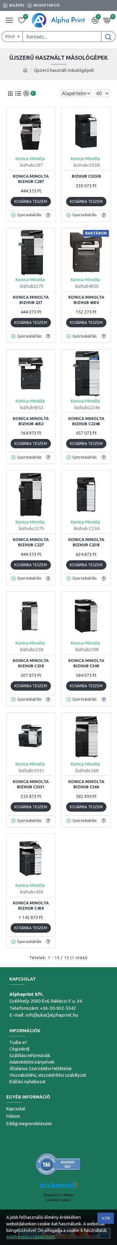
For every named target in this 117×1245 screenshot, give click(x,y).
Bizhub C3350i (86, 176)
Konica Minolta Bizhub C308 (86, 663)
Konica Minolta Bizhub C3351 (31, 784)
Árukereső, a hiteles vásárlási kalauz (58, 1197)
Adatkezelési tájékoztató (30, 1236)
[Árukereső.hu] (58, 1164)
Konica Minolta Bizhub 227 (31, 300)
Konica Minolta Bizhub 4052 (31, 421)
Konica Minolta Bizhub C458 (31, 905)
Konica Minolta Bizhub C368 (86, 784)
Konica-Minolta (30, 158)
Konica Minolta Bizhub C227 (31, 542)
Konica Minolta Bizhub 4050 (86, 300)
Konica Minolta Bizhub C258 (31, 663)
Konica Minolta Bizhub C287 (31, 179)
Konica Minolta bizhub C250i (86, 542)
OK (107, 1218)
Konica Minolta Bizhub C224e (86, 421)
